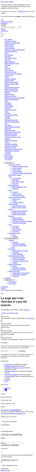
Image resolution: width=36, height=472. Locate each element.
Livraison (8, 364)
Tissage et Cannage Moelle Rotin (15, 50)
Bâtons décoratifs (10, 130)
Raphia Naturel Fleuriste (12, 87)
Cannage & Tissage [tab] (10, 41)
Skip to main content (7, 1)
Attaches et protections (11, 146)
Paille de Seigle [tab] (9, 80)
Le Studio (8, 154)
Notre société (9, 156)
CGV (6, 381)
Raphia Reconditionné (11, 91)
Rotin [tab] (6, 67)
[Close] (24, 290)
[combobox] (10, 27)
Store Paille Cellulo (10, 58)
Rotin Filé (8, 68)
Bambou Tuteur (9, 94)
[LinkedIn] (6, 390)
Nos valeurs (8, 159)
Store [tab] (6, 53)
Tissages (7, 139)
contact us (26, 310)
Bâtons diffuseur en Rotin (12, 127)
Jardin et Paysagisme (14, 264)
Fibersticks (8, 128)
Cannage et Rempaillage (12, 122)
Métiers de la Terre (14, 271)
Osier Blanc (8, 104)
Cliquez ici (21, 11)
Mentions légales (10, 366)
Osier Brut (8, 103)
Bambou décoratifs (10, 96)
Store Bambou (9, 55)
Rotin (10, 190)
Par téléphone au (10, 410)
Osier (10, 224)
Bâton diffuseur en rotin (12, 63)
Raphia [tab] (7, 86)
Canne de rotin (9, 70)
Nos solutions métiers (11, 115)
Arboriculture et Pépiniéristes (13, 149)
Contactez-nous (9, 376)
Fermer (3, 25)
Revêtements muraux (11, 51)
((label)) (3, 443)
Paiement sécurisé (10, 371)
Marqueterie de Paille (11, 120)
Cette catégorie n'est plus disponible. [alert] (12, 290)
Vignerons (8, 152)
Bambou (11, 216)
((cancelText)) (5, 434)
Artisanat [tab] (7, 116)
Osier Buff (8, 108)
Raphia (10, 209)
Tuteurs (7, 142)
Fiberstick (8, 65)
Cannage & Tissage (14, 164)
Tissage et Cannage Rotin (12, 43)
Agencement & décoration (16, 256)
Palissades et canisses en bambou (15, 98)
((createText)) (14, 445)
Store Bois (8, 56)
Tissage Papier (9, 46)
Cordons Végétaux (10, 79)
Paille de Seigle (13, 204)
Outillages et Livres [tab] (10, 110)
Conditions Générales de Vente (14, 368)
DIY (6, 123)
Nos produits (8, 39)
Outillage (7, 113)
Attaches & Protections (12, 99)
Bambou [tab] (7, 92)
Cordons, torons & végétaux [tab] (13, 74)
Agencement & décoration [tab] (13, 132)
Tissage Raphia (9, 44)
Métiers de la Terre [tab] (10, 147)
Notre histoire (9, 158)
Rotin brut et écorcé (11, 72)
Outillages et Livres (14, 233)
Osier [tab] (6, 101)
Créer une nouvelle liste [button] (9, 421)
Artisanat (11, 240)
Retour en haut (5, 470)
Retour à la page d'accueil (9, 313)
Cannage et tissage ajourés (13, 137)
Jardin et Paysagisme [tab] (11, 140)
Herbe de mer (9, 75)
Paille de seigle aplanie (11, 82)
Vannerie (7, 118)
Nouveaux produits (11, 374)
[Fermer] (1, 420)
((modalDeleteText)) (16, 434)
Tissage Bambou (10, 48)
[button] (4, 23)
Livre (6, 111)
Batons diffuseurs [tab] (10, 62)
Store (10, 176)
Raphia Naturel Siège (11, 89)
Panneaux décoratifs (11, 135)
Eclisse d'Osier (9, 106)
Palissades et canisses (11, 144)
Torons (7, 77)
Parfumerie (11, 249)
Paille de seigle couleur (12, 84)
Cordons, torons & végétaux (17, 197)
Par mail (13, 413)
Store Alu (7, 60)
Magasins (7, 380)
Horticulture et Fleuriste (12, 151)
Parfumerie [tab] (8, 125)
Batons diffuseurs (13, 185)
